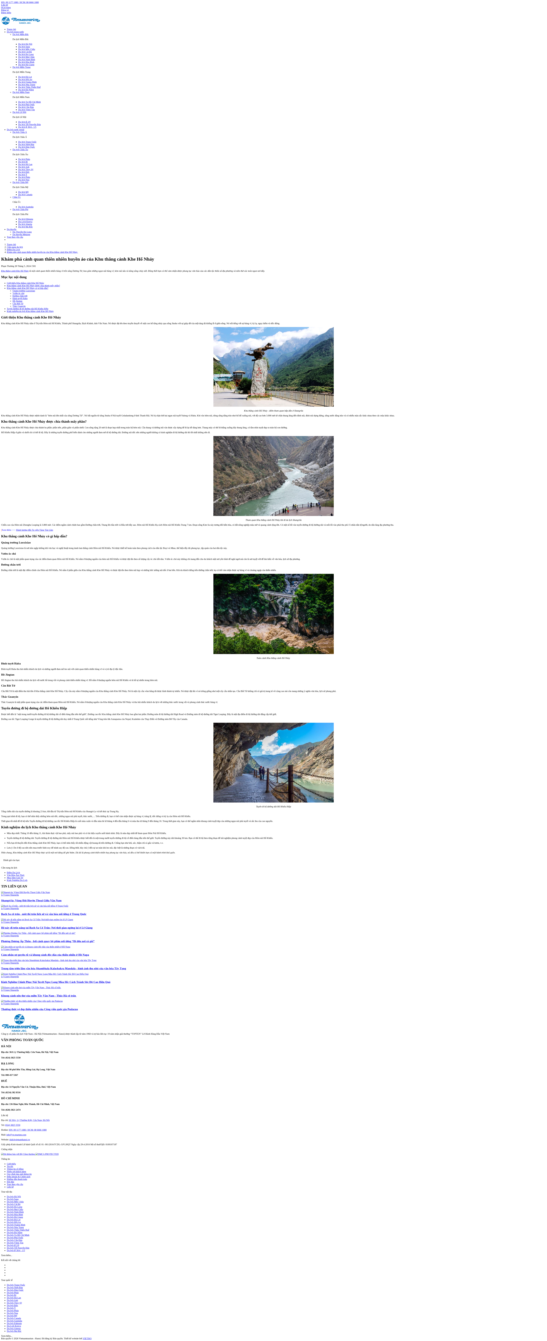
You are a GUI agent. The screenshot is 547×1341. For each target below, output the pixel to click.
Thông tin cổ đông (15, 1169)
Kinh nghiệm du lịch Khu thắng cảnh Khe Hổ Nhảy (30, 311)
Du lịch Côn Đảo (26, 107)
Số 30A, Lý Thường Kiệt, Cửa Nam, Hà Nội (29, 1120)
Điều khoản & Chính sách (18, 1176)
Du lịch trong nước (15, 32)
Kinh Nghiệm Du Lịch (17, 880)
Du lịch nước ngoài (15, 129)
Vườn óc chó (18, 293)
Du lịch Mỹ (23, 192)
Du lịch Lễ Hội (19, 112)
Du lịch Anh (23, 167)
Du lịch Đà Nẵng (26, 89)
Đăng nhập (6, 12)
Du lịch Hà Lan (25, 164)
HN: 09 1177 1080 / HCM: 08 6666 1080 (20, 2)
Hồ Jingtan (17, 301)
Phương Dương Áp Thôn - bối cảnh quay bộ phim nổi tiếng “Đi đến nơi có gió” (48, 941)
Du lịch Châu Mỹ (20, 182)
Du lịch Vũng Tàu (26, 109)
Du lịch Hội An (25, 79)
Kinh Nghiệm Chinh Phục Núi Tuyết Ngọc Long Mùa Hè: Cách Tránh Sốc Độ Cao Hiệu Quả (55, 981)
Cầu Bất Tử (18, 303)
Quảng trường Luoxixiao (24, 291)
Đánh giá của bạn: (11, 860)
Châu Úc (17, 197)
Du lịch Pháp (24, 159)
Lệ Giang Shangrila (10, 895)
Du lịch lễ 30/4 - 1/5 (27, 127)
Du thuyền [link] (11, 229)
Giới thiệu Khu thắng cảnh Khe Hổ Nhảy (25, 283)
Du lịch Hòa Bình (26, 62)
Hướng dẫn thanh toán (17, 1179)
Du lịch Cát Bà (25, 52)
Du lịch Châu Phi (20, 209)
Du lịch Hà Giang (26, 64)
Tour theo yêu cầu (15, 237)
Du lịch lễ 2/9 (24, 122)
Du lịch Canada (25, 194)
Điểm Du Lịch (13, 872)
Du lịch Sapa (24, 46)
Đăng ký (5, 10)
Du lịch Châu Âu (20, 149)
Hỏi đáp (10, 1182)
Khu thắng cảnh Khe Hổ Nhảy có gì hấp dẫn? (27, 288)
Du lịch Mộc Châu (26, 49)
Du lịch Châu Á (20, 132)
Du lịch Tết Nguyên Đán (29, 124)
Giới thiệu (11, 1164)
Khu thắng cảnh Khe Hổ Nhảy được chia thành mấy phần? (33, 285)
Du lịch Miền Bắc (21, 34)
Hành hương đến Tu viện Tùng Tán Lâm (34, 530)
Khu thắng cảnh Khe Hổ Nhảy (15, 271)
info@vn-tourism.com (16, 1135)
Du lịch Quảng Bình (27, 82)
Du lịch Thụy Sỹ (25, 169)
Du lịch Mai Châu (26, 57)
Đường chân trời (20, 296)
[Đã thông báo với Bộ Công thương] (18, 1154)
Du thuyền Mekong (21, 234)
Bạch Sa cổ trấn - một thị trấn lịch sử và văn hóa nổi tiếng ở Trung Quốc (43, 914)
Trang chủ (11, 29)
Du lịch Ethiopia (25, 219)
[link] (47, 1154)
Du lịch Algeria (25, 224)
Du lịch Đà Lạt (25, 77)
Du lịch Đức (23, 172)
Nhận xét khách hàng (16, 1171)
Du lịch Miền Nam (21, 92)
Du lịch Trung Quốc (27, 142)
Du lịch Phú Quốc (26, 104)
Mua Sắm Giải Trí (15, 877)
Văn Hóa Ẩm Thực (16, 875)
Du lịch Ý (22, 174)
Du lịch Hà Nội (25, 44)
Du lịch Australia (25, 207)
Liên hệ (4, 5)
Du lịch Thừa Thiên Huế (29, 87)
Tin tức (10, 1166)
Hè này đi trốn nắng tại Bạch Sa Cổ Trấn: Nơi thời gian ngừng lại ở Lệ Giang (47, 927)
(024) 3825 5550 (12, 1125)
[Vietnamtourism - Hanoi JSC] (21, 24)
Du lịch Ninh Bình (26, 59)
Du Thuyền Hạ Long (22, 232)
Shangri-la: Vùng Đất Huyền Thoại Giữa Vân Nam (31, 900)
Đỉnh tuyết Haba (20, 298)
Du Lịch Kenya (25, 221)
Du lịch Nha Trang (26, 84)
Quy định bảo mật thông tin (19, 1174)
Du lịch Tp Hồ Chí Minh (29, 102)
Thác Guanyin (19, 306)
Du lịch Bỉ (23, 162)
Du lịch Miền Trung (21, 67)
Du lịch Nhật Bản (26, 144)
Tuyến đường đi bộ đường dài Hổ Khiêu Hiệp (27, 308)
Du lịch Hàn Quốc (26, 147)
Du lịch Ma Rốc (25, 227)
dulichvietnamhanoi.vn (19, 1139)
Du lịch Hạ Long (26, 54)
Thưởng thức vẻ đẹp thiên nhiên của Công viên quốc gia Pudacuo (39, 1009)
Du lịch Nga (23, 180)
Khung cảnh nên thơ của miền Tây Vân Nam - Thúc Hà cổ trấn (39, 995)
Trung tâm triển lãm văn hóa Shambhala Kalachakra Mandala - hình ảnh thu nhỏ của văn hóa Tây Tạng (63, 968)
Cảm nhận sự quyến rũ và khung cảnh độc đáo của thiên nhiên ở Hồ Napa (45, 954)
